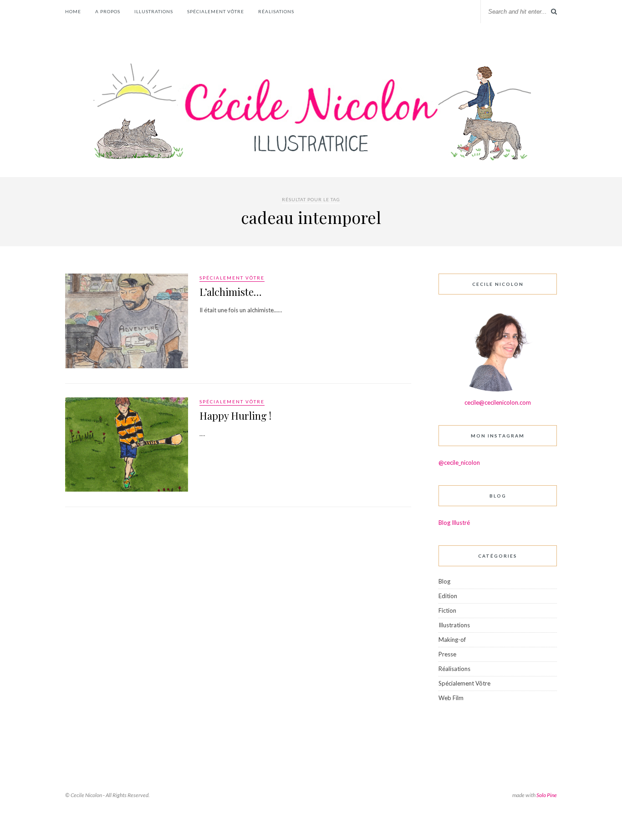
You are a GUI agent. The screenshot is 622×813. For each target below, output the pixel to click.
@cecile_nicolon (459, 462)
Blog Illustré (454, 522)
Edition (447, 596)
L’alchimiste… (230, 292)
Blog (444, 581)
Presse (447, 654)
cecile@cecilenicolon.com (497, 402)
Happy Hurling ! (235, 415)
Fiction (447, 610)
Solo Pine (546, 795)
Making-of (452, 639)
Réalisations (276, 11)
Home (73, 11)
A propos (107, 11)
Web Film (451, 697)
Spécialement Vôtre (215, 11)
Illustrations (153, 11)
